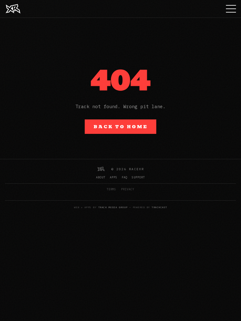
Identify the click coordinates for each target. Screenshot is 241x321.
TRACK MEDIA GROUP (113, 207)
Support (138, 177)
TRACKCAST (159, 207)
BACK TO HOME (120, 126)
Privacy (127, 189)
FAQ (124, 177)
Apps (113, 177)
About (100, 177)
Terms (111, 189)
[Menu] (231, 9)
